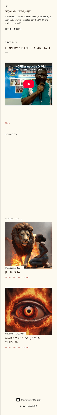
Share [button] (7, 123)
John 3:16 (12, 272)
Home (8, 29)
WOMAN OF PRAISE (18, 11)
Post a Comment (21, 277)
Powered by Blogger (31, 400)
